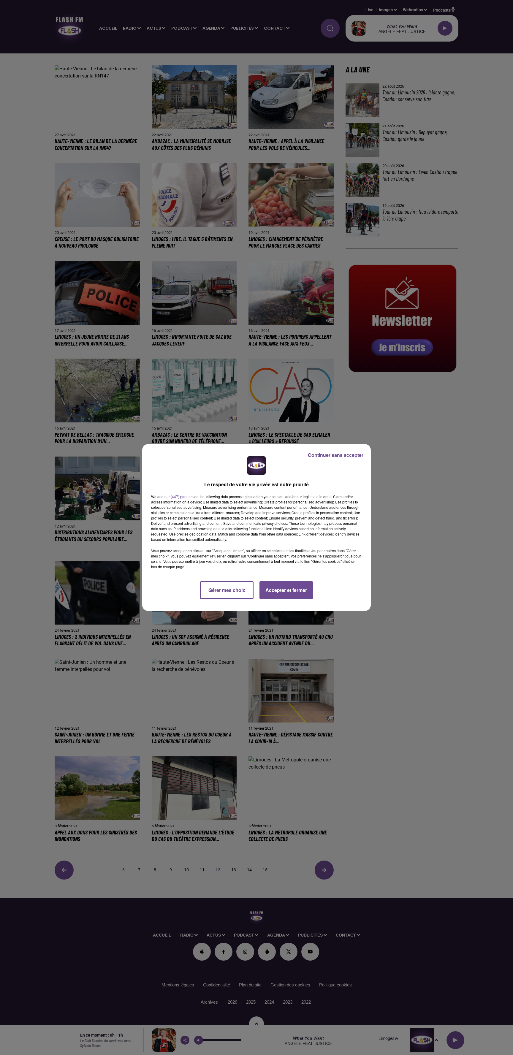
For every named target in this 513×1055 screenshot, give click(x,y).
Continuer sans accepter (335, 455)
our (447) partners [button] (179, 496)
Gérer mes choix (226, 590)
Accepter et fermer (286, 590)
